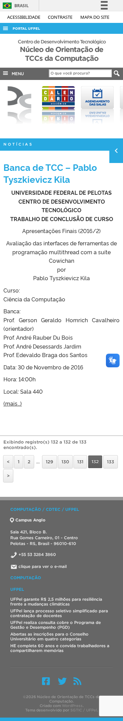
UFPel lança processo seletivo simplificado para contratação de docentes (59, 613)
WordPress (72, 706)
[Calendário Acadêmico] (58, 105)
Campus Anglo (30, 520)
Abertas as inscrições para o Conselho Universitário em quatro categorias (49, 636)
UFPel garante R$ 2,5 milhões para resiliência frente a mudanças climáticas (56, 601)
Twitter (62, 681)
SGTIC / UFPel (83, 710)
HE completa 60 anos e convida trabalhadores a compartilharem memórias (59, 648)
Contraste (60, 17)
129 (49, 461)
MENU (16, 73)
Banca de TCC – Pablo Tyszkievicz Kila (50, 173)
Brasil (14, 6)
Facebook (46, 681)
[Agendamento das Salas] (97, 105)
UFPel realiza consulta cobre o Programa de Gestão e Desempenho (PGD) (55, 624)
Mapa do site (94, 17)
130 (65, 461)
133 (110, 461)
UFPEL (17, 589)
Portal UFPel (26, 28)
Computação (25, 577)
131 (80, 461)
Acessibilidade (24, 17)
